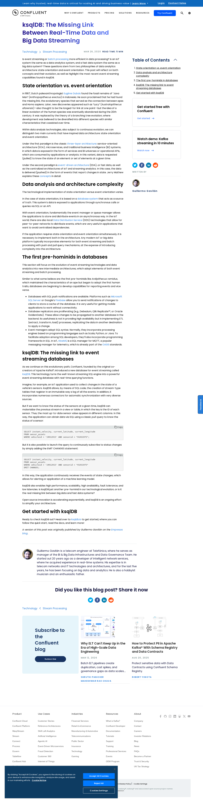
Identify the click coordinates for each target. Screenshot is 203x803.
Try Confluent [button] (164, 13)
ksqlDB (26, 374)
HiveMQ (62, 341)
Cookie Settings (140, 784)
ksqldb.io (76, 519)
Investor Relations (142, 736)
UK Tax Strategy (141, 766)
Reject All (99, 783)
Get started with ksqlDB (150, 93)
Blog (136, 741)
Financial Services (80, 721)
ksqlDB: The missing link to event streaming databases (155, 86)
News (136, 746)
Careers (138, 731)
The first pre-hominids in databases (157, 80)
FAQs (136, 751)
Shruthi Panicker (92, 677)
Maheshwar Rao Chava (96, 681)
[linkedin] (148, 165)
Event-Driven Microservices (51, 746)
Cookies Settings (99, 790)
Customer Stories (46, 721)
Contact (137, 726)
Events (109, 756)
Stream (15, 736)
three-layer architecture (81, 143)
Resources (112, 714)
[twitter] (135, 165)
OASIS (105, 344)
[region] (61, 782)
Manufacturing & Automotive (84, 731)
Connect (16, 741)
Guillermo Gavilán (145, 191)
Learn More (139, 3)
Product (17, 714)
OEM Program (112, 761)
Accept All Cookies (98, 776)
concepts (45, 176)
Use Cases (44, 714)
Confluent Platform (21, 726)
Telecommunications (81, 736)
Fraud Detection (45, 751)
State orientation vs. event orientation (158, 68)
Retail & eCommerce (81, 726)
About (137, 714)
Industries (77, 714)
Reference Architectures (49, 726)
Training (110, 746)
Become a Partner (142, 756)
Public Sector (77, 741)
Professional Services (116, 751)
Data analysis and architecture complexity (154, 74)
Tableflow (16, 756)
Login (161, 3)
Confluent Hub (19, 761)
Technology (29, 52)
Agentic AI (42, 741)
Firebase (60, 300)
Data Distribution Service (67, 220)
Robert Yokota (142, 677)
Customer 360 (44, 756)
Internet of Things (46, 761)
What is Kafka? (113, 721)
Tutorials (110, 736)
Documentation (113, 731)
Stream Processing (55, 52)
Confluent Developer (115, 726)
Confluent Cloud (19, 721)
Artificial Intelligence (47, 736)
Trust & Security (141, 761)
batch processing (58, 59)
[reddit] (155, 165)
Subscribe (50, 659)
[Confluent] (29, 13)
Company (138, 721)
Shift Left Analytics (46, 731)
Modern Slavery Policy (121, 784)
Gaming (75, 756)
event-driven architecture (73, 165)
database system (87, 198)
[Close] (115, 769)
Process (16, 746)
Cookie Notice (39, 780)
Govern (15, 751)
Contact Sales (177, 3)
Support (109, 741)
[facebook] (141, 165)
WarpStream (18, 731)
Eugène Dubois (72, 93)
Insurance (76, 746)
